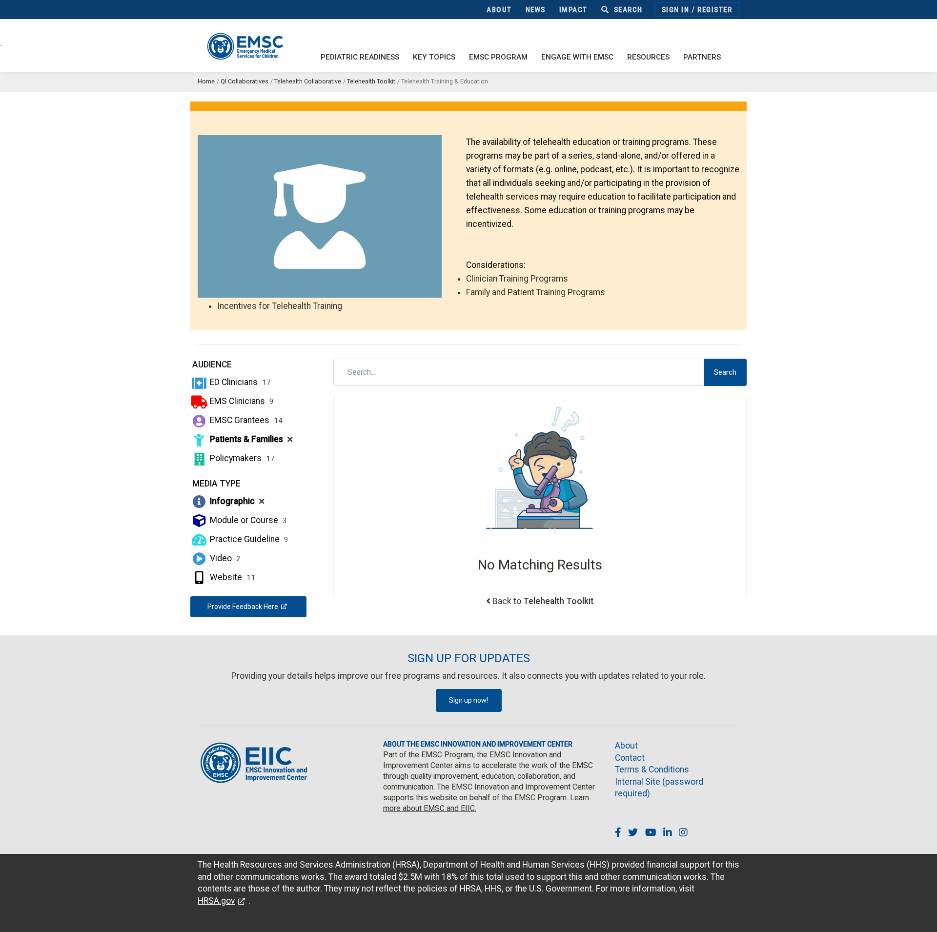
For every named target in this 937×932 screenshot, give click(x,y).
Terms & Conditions (652, 769)
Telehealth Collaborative (307, 81)
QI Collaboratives (244, 81)
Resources (648, 57)
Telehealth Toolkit (371, 81)
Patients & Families (250, 439)
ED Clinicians (239, 382)
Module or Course (247, 520)
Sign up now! (468, 700)
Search (627, 9)
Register (714, 9)
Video (224, 558)
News (536, 9)
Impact (573, 9)
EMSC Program (498, 57)
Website (231, 577)
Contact (630, 758)
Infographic (236, 501)
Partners (702, 57)
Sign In (676, 9)
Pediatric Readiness (360, 57)
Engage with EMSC (577, 57)
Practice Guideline (248, 539)
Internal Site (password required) (659, 788)
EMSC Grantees (245, 420)
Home (206, 81)
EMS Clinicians (241, 401)
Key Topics (434, 57)
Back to (542, 601)
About (499, 9)
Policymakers (241, 458)
